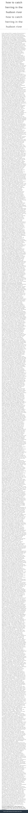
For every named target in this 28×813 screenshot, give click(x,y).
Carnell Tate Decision (17, 807)
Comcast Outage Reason (8, 806)
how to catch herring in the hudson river (14, 21)
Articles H (4, 809)
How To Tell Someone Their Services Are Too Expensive (14, 808)
